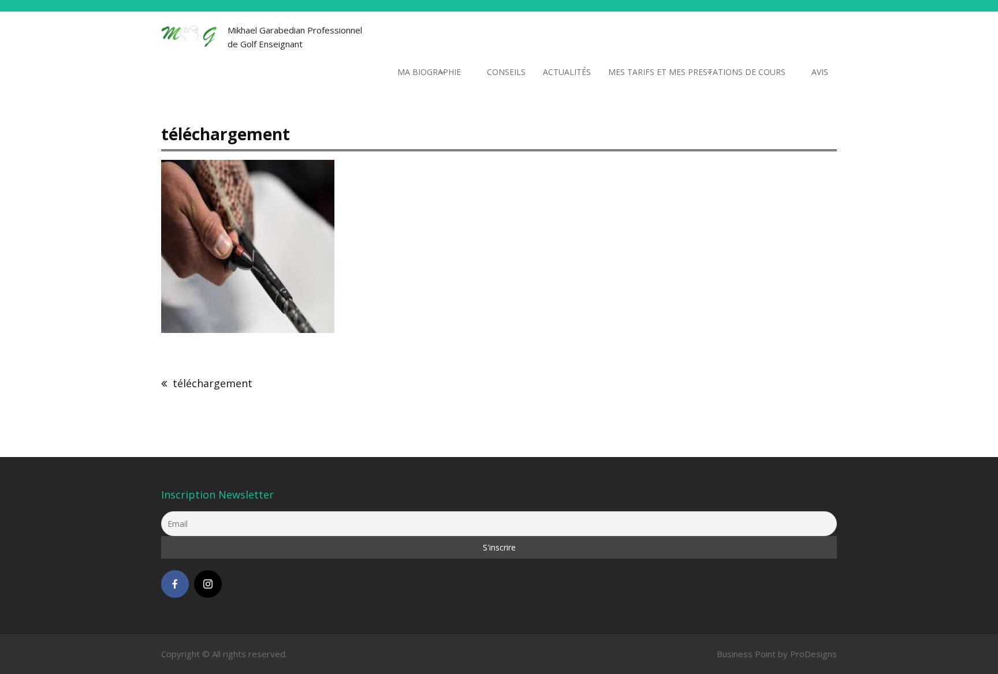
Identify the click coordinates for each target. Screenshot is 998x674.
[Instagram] (208, 584)
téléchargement (212, 383)
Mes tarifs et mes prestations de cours (696, 71)
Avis (819, 71)
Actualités (567, 71)
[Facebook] (175, 584)
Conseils (506, 71)
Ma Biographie (429, 71)
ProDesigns (813, 654)
